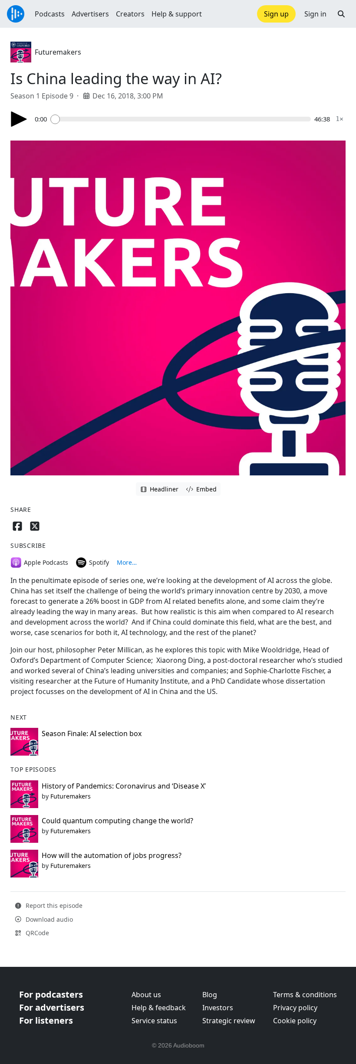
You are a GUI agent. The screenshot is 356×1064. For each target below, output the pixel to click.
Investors (217, 1007)
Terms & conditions (305, 994)
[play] (19, 119)
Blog (209, 994)
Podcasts (50, 14)
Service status (154, 1020)
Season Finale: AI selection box (92, 733)
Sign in (315, 14)
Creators (130, 14)
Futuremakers (58, 52)
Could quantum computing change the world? (117, 820)
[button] (341, 14)
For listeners (46, 1020)
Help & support (177, 14)
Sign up (276, 14)
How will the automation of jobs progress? (111, 855)
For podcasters (51, 994)
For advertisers (51, 1007)
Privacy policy (295, 1007)
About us (146, 994)
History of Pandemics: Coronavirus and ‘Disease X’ (124, 786)
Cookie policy (294, 1020)
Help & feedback (159, 1007)
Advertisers (90, 14)
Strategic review (228, 1020)
